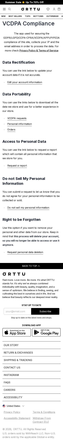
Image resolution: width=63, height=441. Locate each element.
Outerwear (52, 16)
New (3, 16)
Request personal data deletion (25, 252)
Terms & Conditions (44, 412)
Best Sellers (15, 16)
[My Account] (54, 9)
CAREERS (9, 389)
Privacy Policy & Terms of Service (38, 50)
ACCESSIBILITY (13, 397)
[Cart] (59, 9)
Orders (11, 129)
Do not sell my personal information (28, 207)
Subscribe (45, 311)
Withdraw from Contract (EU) (42, 420)
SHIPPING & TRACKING (18, 360)
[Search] (9, 9)
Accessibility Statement (17, 418)
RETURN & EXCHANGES (18, 352)
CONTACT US (12, 367)
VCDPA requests (16, 118)
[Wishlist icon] (48, 9)
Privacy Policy (12, 412)
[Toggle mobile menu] (4, 9)
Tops (27, 16)
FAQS (7, 382)
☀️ (24, 2)
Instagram (11, 374)
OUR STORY (11, 345)
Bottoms (38, 16)
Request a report (17, 165)
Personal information (19, 123)
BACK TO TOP (29, 266)
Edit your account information (24, 82)
